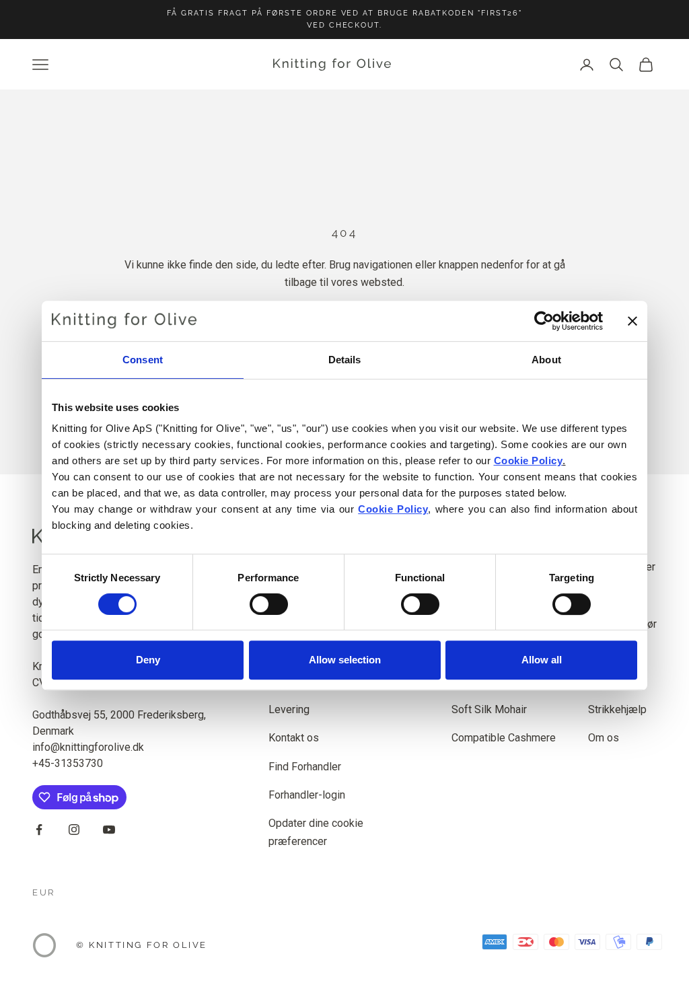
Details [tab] (344, 359)
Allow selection (345, 659)
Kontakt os (293, 737)
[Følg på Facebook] (39, 829)
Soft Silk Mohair (489, 709)
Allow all (541, 659)
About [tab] (546, 359)
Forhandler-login (306, 794)
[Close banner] (632, 321)
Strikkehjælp (617, 709)
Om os (603, 737)
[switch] (269, 604)
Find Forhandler (304, 766)
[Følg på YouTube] (109, 829)
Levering (289, 709)
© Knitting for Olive (141, 945)
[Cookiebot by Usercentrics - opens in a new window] (544, 321)
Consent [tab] (142, 359)
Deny (148, 659)
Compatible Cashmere (503, 737)
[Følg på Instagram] (74, 829)
